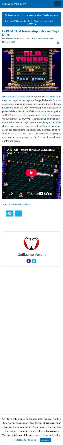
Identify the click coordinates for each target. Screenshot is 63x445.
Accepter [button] (45, 440)
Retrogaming (48, 38)
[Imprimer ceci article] (58, 42)
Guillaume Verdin (12, 38)
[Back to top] (56, 438)
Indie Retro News (21, 204)
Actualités (38, 38)
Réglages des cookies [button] (25, 439)
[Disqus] (31, 311)
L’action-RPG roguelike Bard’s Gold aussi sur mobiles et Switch (31, 22)
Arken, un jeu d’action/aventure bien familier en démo (33, 15)
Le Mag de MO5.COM (14, 3)
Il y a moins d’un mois (13, 96)
